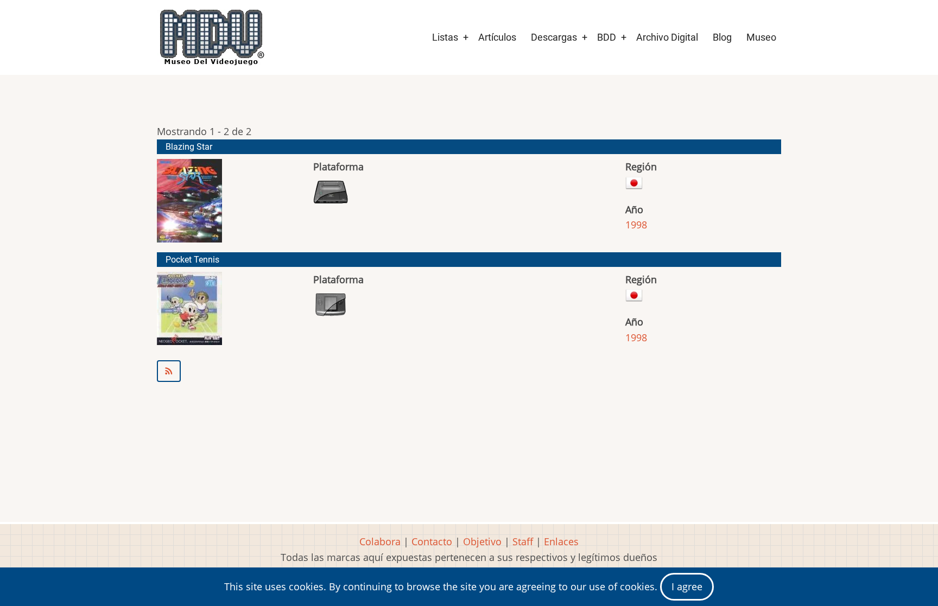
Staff (522, 541)
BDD (606, 37)
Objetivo (482, 541)
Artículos (497, 37)
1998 (636, 224)
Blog (722, 37)
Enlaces (561, 541)
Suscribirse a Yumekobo (469, 371)
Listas (445, 37)
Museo (761, 37)
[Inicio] (211, 37)
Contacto (431, 541)
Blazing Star (189, 147)
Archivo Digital (667, 37)
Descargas (554, 37)
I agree (686, 586)
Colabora (380, 541)
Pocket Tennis (192, 259)
